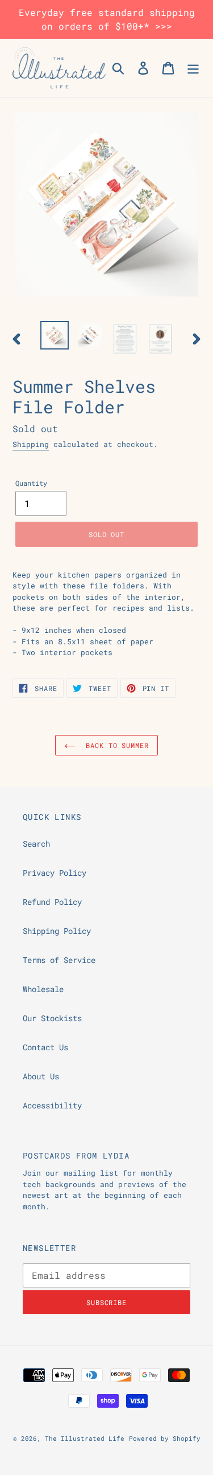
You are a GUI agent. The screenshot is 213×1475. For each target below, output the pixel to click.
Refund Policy (52, 901)
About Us (41, 1076)
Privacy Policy (54, 872)
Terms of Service (59, 959)
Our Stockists (52, 1018)
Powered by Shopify (165, 1438)
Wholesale (43, 989)
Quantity (31, 482)
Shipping (30, 444)
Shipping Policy (57, 930)
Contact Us (45, 1047)
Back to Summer (115, 745)
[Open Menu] (193, 67)
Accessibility (52, 1105)
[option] (54, 335)
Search (36, 843)
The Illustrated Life (84, 1438)
